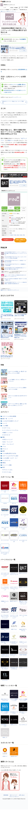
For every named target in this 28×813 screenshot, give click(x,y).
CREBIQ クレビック (5, 602)
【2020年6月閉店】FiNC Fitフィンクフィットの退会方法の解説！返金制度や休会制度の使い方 (15, 283)
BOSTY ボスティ (14, 601)
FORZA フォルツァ (23, 642)
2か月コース (13, 217)
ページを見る (23, 50)
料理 (3, 467)
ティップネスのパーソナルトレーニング (5, 588)
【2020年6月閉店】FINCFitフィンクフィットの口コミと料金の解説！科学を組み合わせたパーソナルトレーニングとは (15, 253)
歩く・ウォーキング (8, 444)
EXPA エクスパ (14, 724)
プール (4, 446)
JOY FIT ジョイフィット (14, 515)
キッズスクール (6, 460)
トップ (4, 7)
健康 (3, 451)
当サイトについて (13, 795)
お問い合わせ (21, 795)
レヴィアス (4, 680)
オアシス (14, 503)
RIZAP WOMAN (23, 654)
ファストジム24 (14, 527)
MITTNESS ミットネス (5, 725)
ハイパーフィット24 (14, 541)
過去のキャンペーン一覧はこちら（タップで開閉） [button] (12, 102)
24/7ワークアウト (23, 573)
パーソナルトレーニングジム (10, 430)
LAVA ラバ (5, 756)
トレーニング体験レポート (14, 9)
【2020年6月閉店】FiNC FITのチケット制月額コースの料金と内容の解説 (15, 261)
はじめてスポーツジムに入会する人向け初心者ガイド (7, 356)
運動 (3, 437)
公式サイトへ (8, 239)
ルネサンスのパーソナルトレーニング (14, 588)
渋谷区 (21, 235)
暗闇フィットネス (7, 432)
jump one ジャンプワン (23, 712)
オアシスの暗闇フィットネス (5, 712)
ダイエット (5, 448)
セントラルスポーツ (5, 515)
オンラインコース (14, 221)
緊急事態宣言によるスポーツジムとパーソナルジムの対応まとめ (20, 336)
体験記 (4, 462)
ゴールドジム (23, 514)
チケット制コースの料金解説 (23, 7)
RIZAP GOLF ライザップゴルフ (5, 668)
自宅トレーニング (7, 439)
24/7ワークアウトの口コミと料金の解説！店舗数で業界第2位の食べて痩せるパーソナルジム (18, 182)
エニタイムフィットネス (23, 528)
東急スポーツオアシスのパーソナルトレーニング (23, 602)
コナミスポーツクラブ (5, 491)
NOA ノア (5, 737)
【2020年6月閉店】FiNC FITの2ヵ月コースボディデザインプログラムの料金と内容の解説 (15, 257)
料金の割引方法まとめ (23, 9)
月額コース (13, 220)
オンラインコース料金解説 (4, 9)
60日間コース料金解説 (14, 7)
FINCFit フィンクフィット (9, 4)
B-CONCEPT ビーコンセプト (14, 642)
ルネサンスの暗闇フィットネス (23, 700)
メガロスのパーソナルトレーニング (14, 574)
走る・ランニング (7, 442)
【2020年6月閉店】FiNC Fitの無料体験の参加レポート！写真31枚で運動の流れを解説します (15, 268)
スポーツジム (6, 428)
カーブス (23, 503)
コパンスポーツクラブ (23, 541)
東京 (24, 235)
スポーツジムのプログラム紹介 (10, 455)
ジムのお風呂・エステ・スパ (9, 458)
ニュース (4, 423)
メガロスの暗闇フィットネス (14, 700)
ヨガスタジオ (6, 435)
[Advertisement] (14, 811)
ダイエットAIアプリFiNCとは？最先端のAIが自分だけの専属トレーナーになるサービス (15, 276)
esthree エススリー (5, 630)
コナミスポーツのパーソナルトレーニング (5, 574)
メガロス (5, 503)
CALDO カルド (14, 756)
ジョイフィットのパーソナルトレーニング (14, 616)
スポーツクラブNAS (4, 528)
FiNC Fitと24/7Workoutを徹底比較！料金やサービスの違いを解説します (15, 279)
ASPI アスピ (14, 629)
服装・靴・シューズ (7, 418)
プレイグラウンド (23, 724)
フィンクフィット (16, 97)
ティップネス (23, 490)
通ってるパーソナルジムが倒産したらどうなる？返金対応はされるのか (18, 48)
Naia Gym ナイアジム (5, 642)
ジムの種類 (5, 425)
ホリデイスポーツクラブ (5, 553)
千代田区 (11, 235)
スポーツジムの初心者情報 (9, 416)
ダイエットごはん (7, 469)
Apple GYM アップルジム (23, 630)
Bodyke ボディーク (14, 655)
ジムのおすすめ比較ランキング (10, 421)
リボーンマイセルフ (23, 616)
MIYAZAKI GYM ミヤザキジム (14, 668)
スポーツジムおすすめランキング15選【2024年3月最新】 (7, 315)
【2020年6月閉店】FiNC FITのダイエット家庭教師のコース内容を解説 (15, 265)
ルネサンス (14, 490)
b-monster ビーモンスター (14, 712)
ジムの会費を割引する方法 (9, 453)
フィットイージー (5, 540)
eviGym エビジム (23, 667)
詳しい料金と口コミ (21, 240)
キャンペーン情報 (6, 465)
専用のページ (11, 140)
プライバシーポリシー (14, 796)
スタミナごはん (7, 472)
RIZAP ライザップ (23, 587)
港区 (18, 235)
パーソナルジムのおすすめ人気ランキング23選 (20, 315)
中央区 (15, 235)
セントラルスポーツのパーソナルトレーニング (5, 616)
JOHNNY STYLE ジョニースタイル (5, 655)
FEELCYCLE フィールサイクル (5, 700)
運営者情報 (6, 795)
